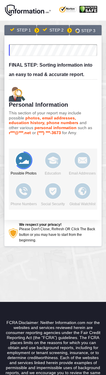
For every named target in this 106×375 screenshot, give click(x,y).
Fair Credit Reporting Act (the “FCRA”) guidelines (53, 335)
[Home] (28, 10)
